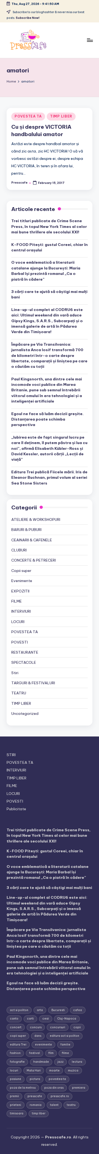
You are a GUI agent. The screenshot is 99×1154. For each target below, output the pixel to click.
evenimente (43, 1044)
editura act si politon (64, 1036)
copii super (18, 1036)
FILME (16, 601)
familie (65, 1044)
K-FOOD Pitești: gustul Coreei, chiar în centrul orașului (49, 247)
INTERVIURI (21, 611)
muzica (73, 1070)
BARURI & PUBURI (26, 529)
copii (77, 1027)
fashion (15, 1053)
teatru (71, 1105)
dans (37, 1036)
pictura (35, 1079)
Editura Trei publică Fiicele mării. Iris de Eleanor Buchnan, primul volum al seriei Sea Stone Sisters (49, 477)
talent (54, 1105)
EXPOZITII (20, 591)
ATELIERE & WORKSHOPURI (35, 519)
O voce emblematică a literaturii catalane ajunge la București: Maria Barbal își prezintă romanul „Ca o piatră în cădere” (45, 270)
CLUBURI (19, 550)
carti (30, 1018)
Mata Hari (34, 1070)
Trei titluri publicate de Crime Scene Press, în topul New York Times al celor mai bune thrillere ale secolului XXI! (49, 226)
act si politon (19, 1010)
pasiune (15, 1079)
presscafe (35, 1096)
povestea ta (57, 1079)
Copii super (21, 570)
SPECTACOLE (23, 662)
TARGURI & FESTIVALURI (33, 682)
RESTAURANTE (24, 652)
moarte (54, 1070)
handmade (41, 1062)
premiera (78, 1088)
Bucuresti (58, 1010)
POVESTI (19, 642)
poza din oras (54, 1088)
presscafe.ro (60, 1096)
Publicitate (16, 808)
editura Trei (18, 1044)
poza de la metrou (23, 1088)
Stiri (14, 672)
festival (34, 1053)
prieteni (15, 1105)
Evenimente (21, 580)
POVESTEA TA (28, 116)
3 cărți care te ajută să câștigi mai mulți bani (49, 294)
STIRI (11, 754)
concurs (36, 1027)
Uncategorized (24, 713)
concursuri (57, 1027)
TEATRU (18, 693)
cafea (77, 1010)
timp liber (38, 1113)
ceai (45, 1018)
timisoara (16, 1113)
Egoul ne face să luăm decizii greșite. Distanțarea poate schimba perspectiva (47, 419)
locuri (14, 1070)
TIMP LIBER (61, 116)
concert (15, 1027)
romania (36, 1105)
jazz (60, 1062)
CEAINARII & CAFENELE (31, 540)
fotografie (17, 1062)
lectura (77, 1062)
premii (14, 1096)
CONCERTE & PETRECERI (33, 560)
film (51, 1053)
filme (65, 1053)
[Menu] (89, 40)
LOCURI (17, 621)
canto (14, 1018)
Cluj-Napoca (66, 1018)
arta (40, 1010)
